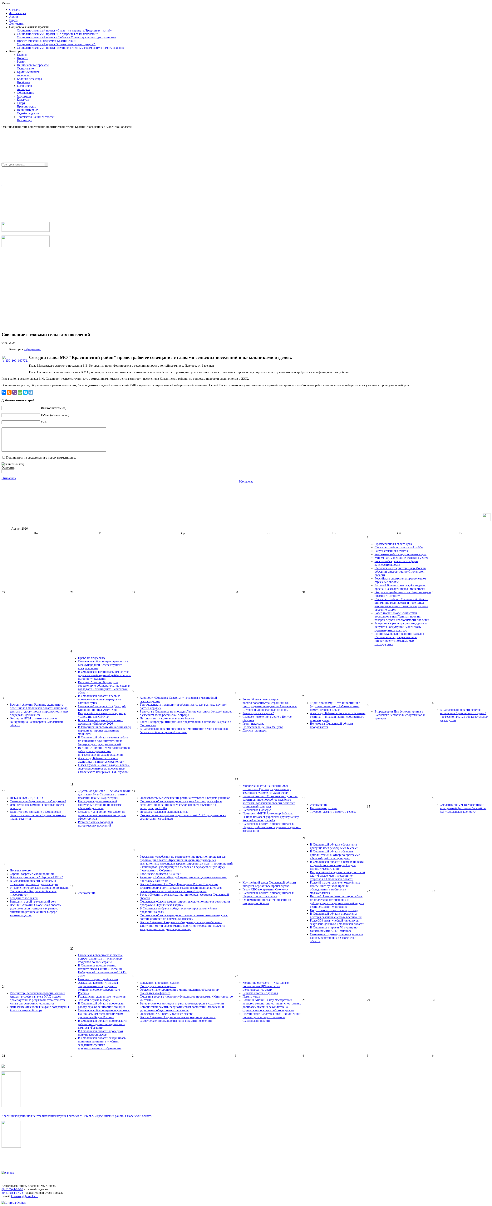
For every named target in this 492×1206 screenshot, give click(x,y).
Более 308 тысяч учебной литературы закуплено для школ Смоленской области (337, 922)
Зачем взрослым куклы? (258, 713)
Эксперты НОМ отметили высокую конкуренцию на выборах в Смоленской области (36, 722)
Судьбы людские (28, 113)
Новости (22, 58)
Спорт (21, 103)
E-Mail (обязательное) (55, 415)
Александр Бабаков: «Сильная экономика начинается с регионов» (101, 759)
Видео (13, 20)
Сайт (44, 422)
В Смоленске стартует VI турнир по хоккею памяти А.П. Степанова (333, 929)
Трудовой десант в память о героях (333, 811)
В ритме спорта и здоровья (260, 993)
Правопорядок (26, 106)
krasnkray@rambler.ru (24, 1196)
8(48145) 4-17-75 (12, 1192)
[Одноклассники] (9, 392)
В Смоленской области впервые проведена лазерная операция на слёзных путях (99, 699)
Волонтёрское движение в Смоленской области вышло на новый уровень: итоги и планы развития (38, 815)
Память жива (251, 996)
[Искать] (46, 165)
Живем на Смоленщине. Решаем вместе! (401, 557)
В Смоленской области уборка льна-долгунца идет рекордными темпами (334, 846)
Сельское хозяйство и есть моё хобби (399, 547)
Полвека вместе (20, 870)
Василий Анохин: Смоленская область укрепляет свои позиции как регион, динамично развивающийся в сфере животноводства (35, 910)
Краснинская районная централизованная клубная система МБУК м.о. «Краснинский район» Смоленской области (77, 1116)
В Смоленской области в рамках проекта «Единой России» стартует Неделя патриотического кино (337, 865)
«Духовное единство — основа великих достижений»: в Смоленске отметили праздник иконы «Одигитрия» (104, 794)
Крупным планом (28, 72)
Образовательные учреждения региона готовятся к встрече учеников (185, 797)
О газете (14, 9)
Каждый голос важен (24, 898)
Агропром (23, 89)
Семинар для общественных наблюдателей (38, 801)
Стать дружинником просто (158, 986)
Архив (13, 16)
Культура (23, 99)
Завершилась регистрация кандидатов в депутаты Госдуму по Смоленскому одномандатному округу (401, 627)
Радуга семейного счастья (391, 550)
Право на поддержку (91, 658)
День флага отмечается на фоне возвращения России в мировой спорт (39, 1008)
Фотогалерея (17, 13)
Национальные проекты (33, 65)
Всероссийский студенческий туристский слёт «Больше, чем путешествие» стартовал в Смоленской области (337, 875)
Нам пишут (24, 120)
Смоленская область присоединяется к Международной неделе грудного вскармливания (103, 665)
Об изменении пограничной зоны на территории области (267, 901)
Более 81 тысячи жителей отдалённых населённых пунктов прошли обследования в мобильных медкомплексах (335, 887)
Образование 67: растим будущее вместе (166, 1013)
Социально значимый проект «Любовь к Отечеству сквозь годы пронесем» (66, 37)
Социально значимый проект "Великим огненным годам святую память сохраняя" (71, 47)
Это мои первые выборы (94, 1000)
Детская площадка (255, 730)
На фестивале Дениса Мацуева (263, 727)
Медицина (24, 96)
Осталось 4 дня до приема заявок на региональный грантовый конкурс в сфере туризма (102, 815)
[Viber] (14, 392)
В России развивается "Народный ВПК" (36, 877)
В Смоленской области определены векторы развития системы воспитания (336, 915)
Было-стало (24, 85)
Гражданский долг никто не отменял (102, 996)
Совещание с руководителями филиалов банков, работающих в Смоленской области (336, 938)
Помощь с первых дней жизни (98, 979)
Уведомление (318, 804)
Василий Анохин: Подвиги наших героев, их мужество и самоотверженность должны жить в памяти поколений (177, 1019)
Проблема (23, 82)
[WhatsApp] (20, 392)
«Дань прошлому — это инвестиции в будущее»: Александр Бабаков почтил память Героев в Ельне (335, 706)
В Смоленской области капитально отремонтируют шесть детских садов (34, 882)
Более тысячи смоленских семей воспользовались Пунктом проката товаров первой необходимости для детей (402, 616)
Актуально (24, 75)
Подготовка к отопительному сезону (334, 910)
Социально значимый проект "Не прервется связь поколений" (58, 34)
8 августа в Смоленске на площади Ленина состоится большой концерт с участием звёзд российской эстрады (187, 713)
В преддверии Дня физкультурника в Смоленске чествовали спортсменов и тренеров (400, 715)
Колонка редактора (29, 78)
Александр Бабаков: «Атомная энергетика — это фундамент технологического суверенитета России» (99, 988)
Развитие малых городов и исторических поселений (95, 823)
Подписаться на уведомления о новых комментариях (41, 457)
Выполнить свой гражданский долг (33, 901)
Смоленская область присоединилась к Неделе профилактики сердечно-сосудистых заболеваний (272, 827)
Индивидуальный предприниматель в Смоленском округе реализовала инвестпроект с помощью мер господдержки (400, 639)
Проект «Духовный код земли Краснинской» (46, 40)
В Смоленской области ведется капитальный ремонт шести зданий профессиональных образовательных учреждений (464, 715)
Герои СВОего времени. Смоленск (265, 889)
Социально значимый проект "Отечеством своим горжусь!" (56, 44)
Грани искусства (253, 723)
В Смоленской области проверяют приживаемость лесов (100, 1032)
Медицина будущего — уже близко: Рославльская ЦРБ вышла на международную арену (266, 986)
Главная (22, 54)
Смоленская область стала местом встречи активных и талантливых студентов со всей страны (100, 958)
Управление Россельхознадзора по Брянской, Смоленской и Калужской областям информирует (39, 891)
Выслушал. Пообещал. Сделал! (160, 982)
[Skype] (25, 392)
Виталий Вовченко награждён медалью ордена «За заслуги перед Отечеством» (400, 587)
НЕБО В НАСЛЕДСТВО (26, 797)
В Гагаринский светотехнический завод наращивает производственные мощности (104, 730)
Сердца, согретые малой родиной (32, 873)
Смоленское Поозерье (257, 810)
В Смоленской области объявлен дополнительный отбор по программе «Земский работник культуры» (335, 855)
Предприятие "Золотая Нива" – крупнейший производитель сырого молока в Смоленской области (272, 1017)
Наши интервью (27, 110)
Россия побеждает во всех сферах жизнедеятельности (396, 563)
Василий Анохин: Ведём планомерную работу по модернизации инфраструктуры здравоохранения (104, 751)
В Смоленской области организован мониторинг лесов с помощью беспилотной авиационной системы (184, 730)
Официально (25, 68)
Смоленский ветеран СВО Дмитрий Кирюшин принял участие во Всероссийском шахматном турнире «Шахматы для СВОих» (102, 711)
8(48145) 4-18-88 (12, 1189)
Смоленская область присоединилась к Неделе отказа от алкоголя (268, 894)
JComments (246, 481)
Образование (25, 92)
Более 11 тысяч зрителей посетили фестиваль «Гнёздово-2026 (100, 721)
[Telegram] (30, 392)
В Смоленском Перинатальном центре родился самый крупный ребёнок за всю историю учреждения (104, 675)
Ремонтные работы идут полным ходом (400, 554)
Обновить (8, 467)
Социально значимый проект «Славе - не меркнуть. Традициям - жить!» (64, 30)
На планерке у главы (323, 808)
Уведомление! (87, 892)
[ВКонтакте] (4, 392)
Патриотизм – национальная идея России (167, 718)
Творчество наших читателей (36, 116)
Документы (16, 23)
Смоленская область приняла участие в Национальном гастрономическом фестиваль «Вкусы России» (104, 1014)
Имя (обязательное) (53, 408)
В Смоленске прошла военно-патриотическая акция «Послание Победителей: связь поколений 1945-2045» (102, 970)
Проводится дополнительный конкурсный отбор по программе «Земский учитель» (99, 805)
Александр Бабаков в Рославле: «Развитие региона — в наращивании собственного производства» (337, 717)
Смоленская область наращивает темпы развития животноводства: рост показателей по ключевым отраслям (184, 917)
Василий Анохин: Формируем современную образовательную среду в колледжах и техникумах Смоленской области (104, 687)
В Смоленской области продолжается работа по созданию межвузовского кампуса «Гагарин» (102, 1024)
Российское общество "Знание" (160, 873)
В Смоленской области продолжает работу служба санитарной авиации (101, 1005)
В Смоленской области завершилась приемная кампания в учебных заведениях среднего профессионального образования (101, 1043)
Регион (21, 61)
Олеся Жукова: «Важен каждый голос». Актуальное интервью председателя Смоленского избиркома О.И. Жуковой (104, 768)
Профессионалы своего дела (393, 544)
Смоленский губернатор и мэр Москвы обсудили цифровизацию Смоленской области (400, 571)
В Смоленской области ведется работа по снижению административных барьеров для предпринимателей (103, 741)
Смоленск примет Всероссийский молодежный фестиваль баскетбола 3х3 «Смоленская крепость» (463, 808)
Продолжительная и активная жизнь (164, 811)
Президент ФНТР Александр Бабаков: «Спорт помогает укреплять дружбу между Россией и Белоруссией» (271, 817)
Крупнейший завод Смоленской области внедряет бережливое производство (269, 884)
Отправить (9, 478)
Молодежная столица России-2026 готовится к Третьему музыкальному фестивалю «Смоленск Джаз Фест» (267, 789)
